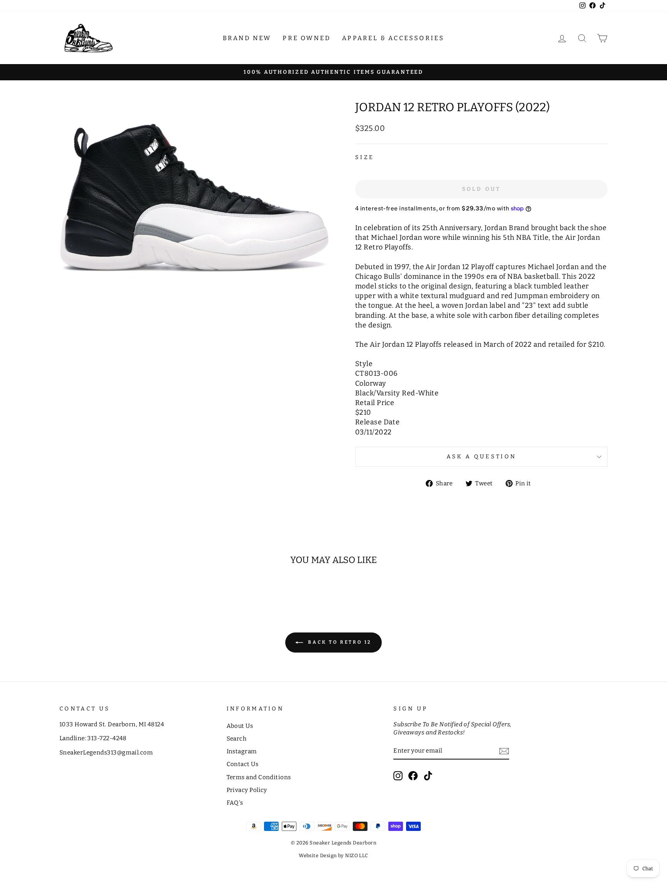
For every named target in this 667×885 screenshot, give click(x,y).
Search (237, 738)
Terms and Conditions (259, 777)
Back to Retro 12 (339, 642)
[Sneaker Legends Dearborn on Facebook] (413, 775)
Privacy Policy (247, 790)
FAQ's (235, 802)
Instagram (242, 751)
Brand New (247, 38)
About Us (240, 725)
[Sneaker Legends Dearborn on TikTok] (428, 775)
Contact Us (243, 764)
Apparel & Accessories (393, 38)
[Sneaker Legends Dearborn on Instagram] (398, 775)
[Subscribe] (504, 751)
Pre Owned (306, 38)
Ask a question (481, 456)
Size (364, 157)
